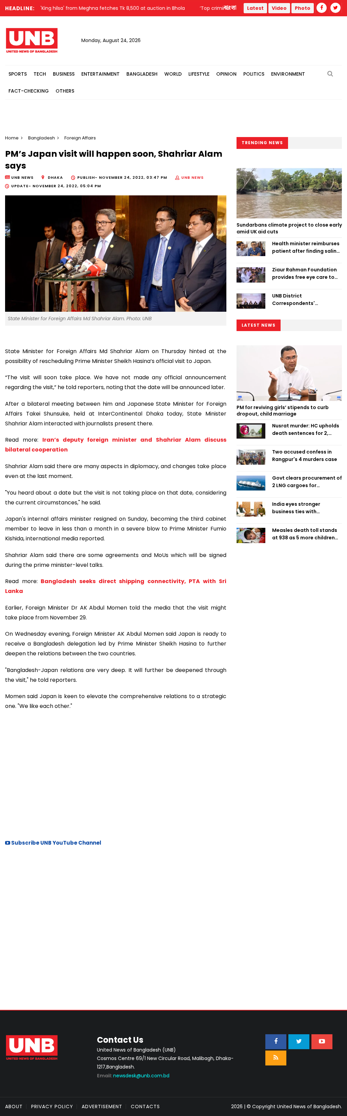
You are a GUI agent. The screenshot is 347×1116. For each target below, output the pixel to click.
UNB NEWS (192, 177)
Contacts (145, 1106)
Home (12, 138)
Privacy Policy (52, 1106)
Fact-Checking (28, 91)
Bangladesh (142, 74)
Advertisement (102, 1106)
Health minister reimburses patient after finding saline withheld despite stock (306, 247)
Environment (288, 74)
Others (65, 91)
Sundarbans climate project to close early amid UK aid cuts (289, 228)
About (14, 1106)
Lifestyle (198, 74)
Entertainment (100, 74)
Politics (253, 74)
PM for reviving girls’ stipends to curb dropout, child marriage (283, 411)
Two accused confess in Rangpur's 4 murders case (304, 455)
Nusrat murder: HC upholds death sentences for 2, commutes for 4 (305, 429)
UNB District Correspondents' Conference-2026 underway (294, 299)
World (173, 74)
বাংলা (230, 8)
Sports (17, 74)
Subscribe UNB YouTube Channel (55, 842)
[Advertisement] (115, 773)
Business (64, 74)
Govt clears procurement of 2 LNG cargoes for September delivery (307, 482)
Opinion (226, 74)
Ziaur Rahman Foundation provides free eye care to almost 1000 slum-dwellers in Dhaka (306, 273)
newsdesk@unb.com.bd (133, 1075)
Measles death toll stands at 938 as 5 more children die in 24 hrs (304, 534)
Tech (40, 74)
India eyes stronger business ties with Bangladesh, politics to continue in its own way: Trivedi (301, 508)
